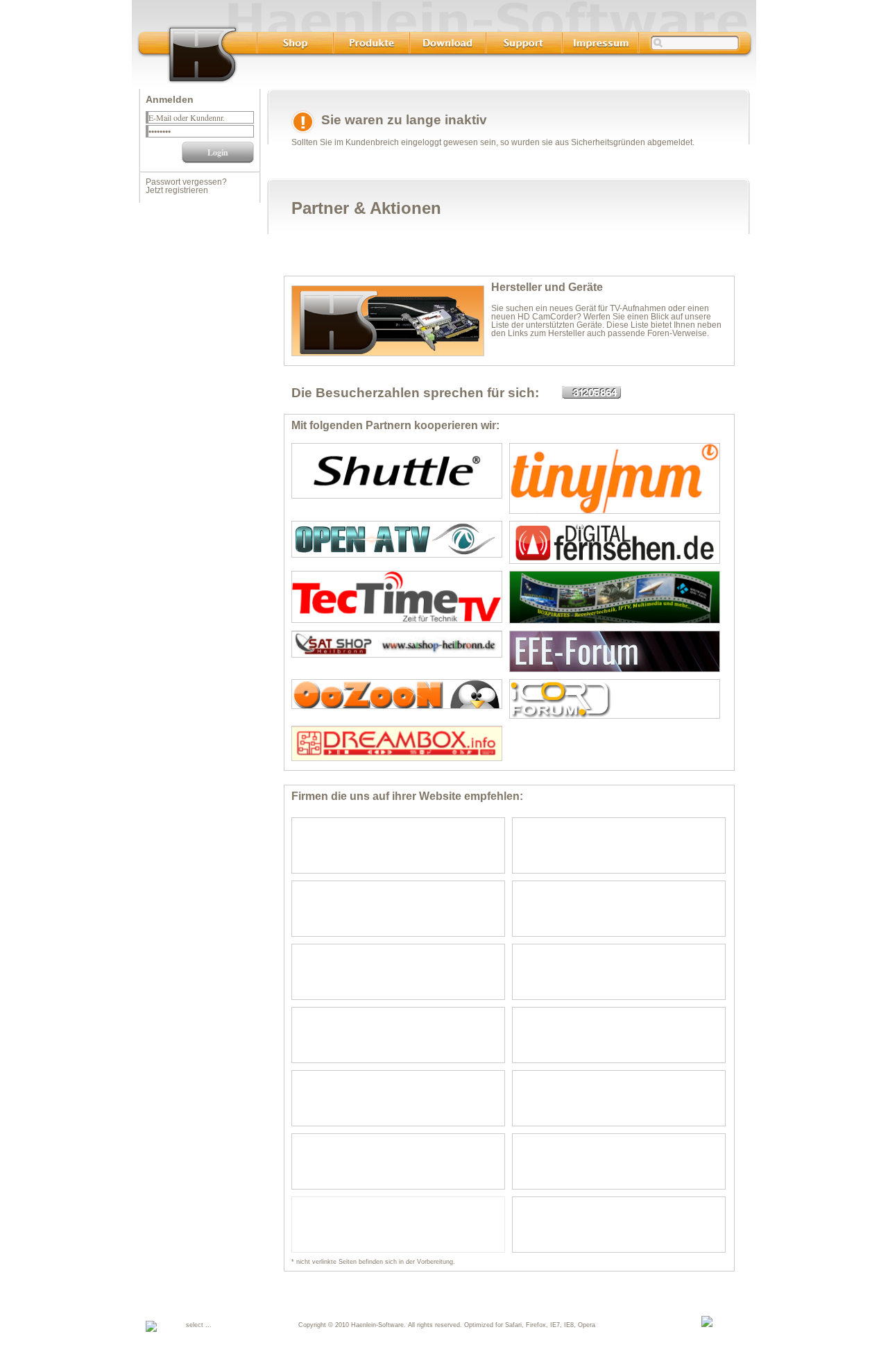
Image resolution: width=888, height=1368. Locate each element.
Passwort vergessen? (186, 182)
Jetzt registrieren (177, 190)
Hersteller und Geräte (547, 287)
